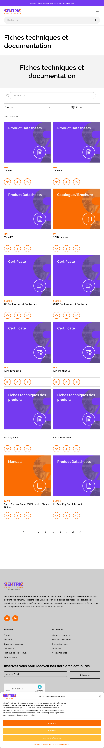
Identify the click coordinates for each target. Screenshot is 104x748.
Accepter (52, 723)
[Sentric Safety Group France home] (12, 11)
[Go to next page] (80, 532)
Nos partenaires (59, 652)
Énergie (7, 635)
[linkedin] (15, 618)
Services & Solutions (61, 639)
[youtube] (7, 618)
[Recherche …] (96, 20)
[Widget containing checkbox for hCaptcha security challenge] (24, 688)
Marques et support (61, 635)
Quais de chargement (14, 644)
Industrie (8, 639)
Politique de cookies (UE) (15, 652)
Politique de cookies (41, 744)
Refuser (52, 730)
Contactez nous (60, 644)
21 (73, 531)
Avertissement (11, 657)
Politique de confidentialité (59, 744)
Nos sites (56, 648)
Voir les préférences (52, 738)
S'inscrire (85, 675)
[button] (100, 696)
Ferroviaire (9, 648)
